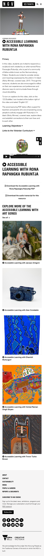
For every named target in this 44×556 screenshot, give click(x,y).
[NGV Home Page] (8, 4)
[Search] (37, 4)
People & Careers (8, 488)
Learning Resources (9, 38)
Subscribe (8, 512)
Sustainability (8, 482)
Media (4, 485)
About (4, 475)
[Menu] (41, 4)
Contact (5, 478)
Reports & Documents (10, 492)
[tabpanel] (22, 21)
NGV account (7, 506)
